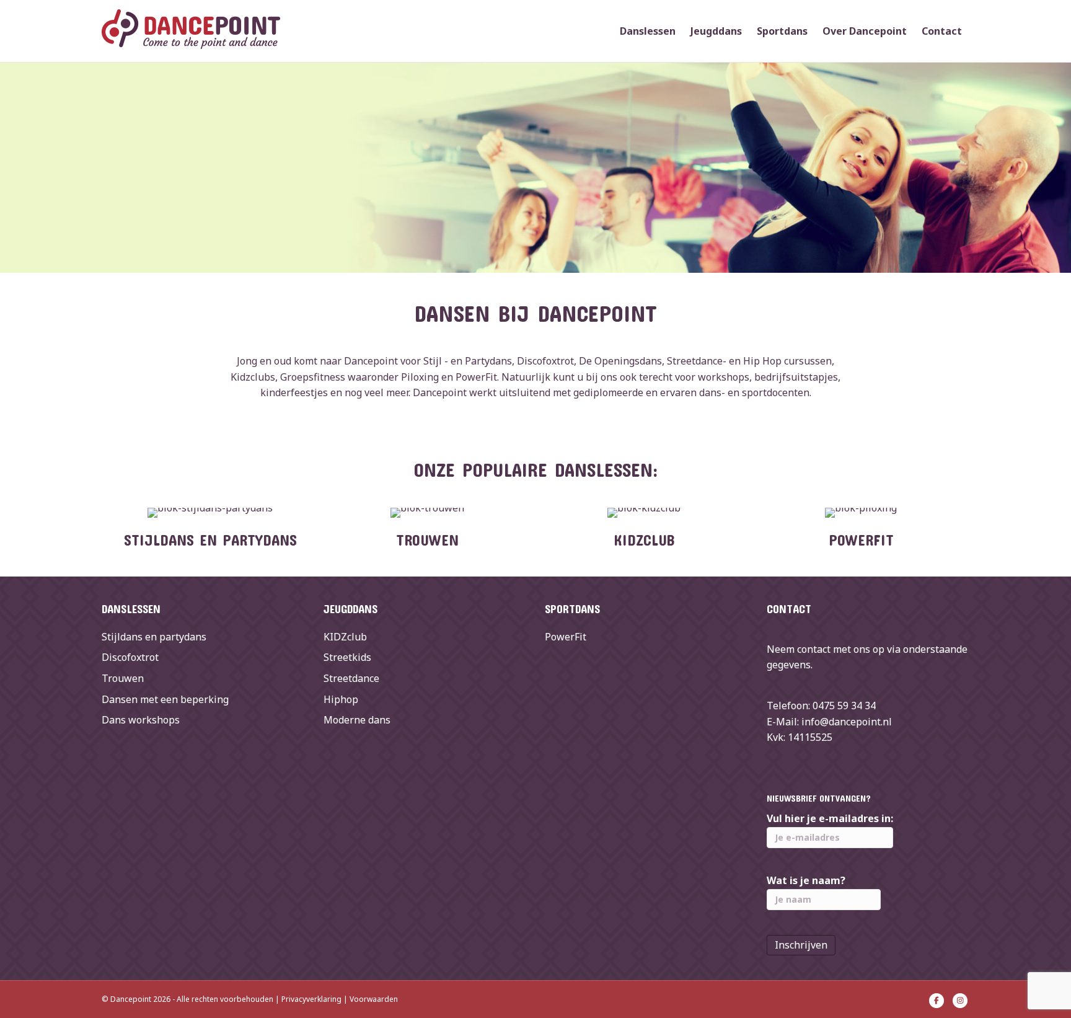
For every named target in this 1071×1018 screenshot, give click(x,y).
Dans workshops (141, 720)
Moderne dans (357, 720)
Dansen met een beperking (165, 699)
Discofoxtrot (130, 657)
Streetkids (347, 657)
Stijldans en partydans (154, 637)
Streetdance (351, 678)
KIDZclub (345, 637)
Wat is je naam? (806, 880)
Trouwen (123, 678)
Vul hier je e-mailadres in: (830, 818)
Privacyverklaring (311, 999)
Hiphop (341, 699)
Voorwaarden (374, 999)
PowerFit (565, 637)
